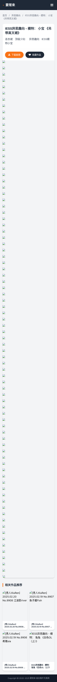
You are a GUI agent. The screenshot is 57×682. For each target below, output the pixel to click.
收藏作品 (36, 54)
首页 (5, 15)
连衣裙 (9, 39)
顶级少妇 (20, 39)
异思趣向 (16, 15)
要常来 (10, 5)
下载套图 (16, 54)
